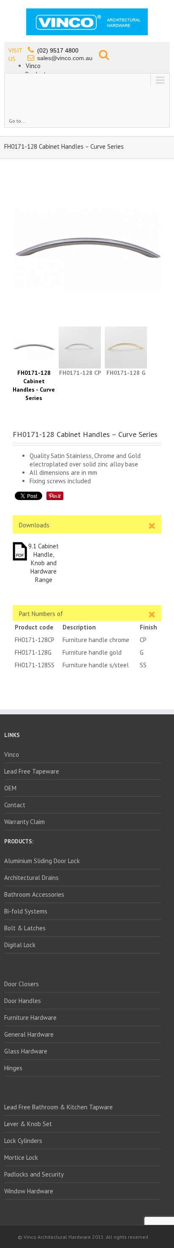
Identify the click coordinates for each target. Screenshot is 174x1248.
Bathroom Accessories (34, 894)
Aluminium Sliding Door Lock (42, 861)
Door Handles (22, 1001)
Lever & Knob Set (28, 1124)
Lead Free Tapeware (31, 771)
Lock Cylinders (23, 1141)
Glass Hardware (25, 1051)
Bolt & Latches (25, 928)
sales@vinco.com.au (64, 58)
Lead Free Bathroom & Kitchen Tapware (58, 1107)
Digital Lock (19, 945)
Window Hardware (28, 1191)
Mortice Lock (21, 1157)
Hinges (13, 1068)
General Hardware (29, 1034)
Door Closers (21, 984)
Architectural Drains (31, 878)
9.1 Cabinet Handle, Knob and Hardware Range (43, 563)
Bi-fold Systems (25, 911)
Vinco (33, 66)
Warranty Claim (24, 822)
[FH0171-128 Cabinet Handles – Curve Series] (87, 250)
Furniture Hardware (30, 1018)
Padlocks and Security (34, 1174)
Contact (14, 805)
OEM (10, 788)
